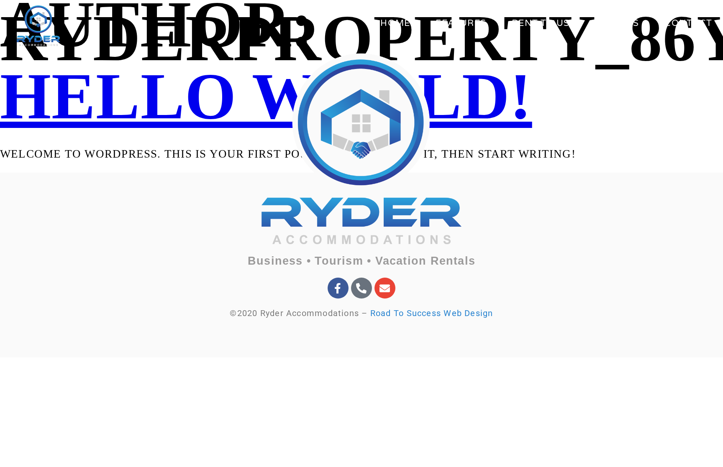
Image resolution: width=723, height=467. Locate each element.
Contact (688, 23)
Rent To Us (540, 23)
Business (275, 261)
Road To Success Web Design (431, 313)
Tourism (339, 261)
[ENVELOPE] (384, 288)
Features (461, 23)
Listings (617, 23)
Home (395, 23)
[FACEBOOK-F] (338, 288)
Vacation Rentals (425, 261)
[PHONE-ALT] (361, 288)
